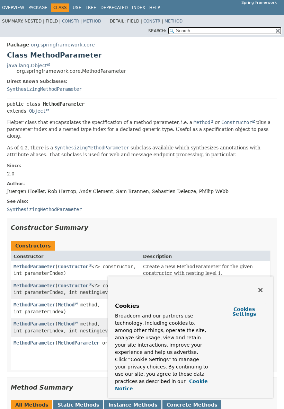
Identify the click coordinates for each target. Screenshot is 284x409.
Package (37, 7)
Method (92, 21)
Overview (13, 7)
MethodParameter (34, 266)
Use (77, 7)
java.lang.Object (27, 65)
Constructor (73, 266)
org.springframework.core (63, 44)
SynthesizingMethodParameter (44, 89)
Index (138, 7)
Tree (91, 7)
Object (37, 111)
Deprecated (114, 7)
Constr (70, 21)
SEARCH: (157, 30)
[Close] (260, 290)
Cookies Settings (244, 311)
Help (154, 7)
